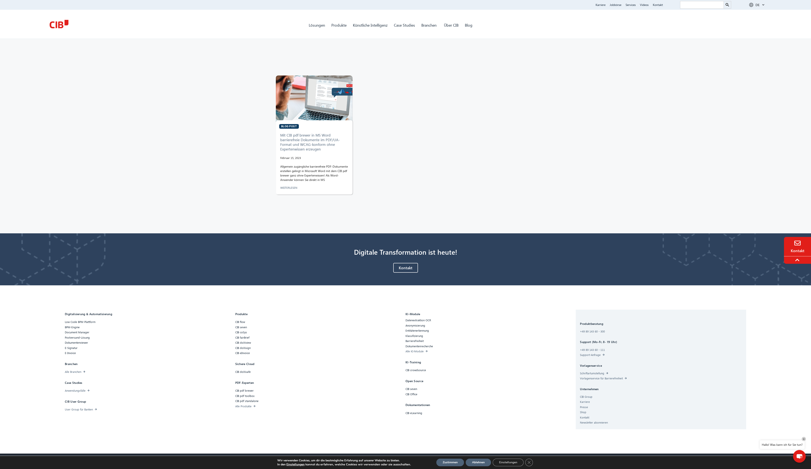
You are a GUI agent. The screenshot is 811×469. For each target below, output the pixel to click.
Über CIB (451, 25)
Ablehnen (478, 462)
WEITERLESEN (289, 187)
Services (631, 5)
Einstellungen (295, 464)
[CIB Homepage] (59, 24)
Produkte (339, 25)
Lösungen (317, 25)
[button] (799, 456)
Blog (468, 25)
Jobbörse (615, 5)
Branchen (429, 25)
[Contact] (797, 243)
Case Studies (404, 25)
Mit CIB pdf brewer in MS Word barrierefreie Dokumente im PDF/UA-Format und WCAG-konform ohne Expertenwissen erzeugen (310, 142)
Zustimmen (450, 462)
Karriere (601, 5)
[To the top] (798, 260)
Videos (644, 5)
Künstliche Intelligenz (370, 25)
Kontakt (658, 5)
